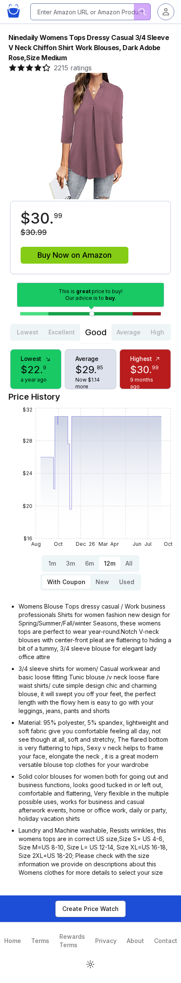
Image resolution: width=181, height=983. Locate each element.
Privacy (106, 940)
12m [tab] (109, 563)
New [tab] (102, 581)
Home (12, 940)
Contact (165, 940)
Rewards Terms (72, 940)
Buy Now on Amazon (74, 255)
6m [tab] (89, 563)
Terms (40, 940)
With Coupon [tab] (66, 581)
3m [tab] (70, 563)
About (135, 940)
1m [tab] (52, 563)
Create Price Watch (90, 908)
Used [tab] (126, 581)
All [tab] (129, 563)
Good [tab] (95, 332)
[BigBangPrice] (15, 12)
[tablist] (90, 332)
